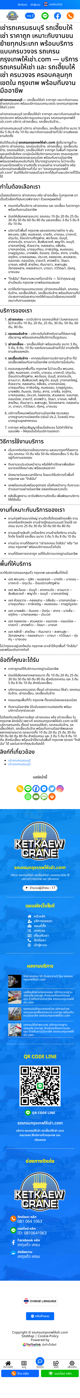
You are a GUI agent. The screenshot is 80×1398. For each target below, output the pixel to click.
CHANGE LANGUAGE (43, 1301)
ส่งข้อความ (24, 1252)
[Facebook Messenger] (44, 788)
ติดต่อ (40, 1367)
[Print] (52, 796)
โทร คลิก (23, 1373)
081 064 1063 (29, 1221)
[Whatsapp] (28, 796)
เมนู (24, 1367)
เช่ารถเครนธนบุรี (19, 760)
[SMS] (44, 796)
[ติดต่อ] (40, 1361)
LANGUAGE (55, 4)
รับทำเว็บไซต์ (49, 1345)
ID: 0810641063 (32, 1233)
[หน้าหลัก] (8, 1363)
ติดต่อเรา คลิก (27, 1217)
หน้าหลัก (8, 1367)
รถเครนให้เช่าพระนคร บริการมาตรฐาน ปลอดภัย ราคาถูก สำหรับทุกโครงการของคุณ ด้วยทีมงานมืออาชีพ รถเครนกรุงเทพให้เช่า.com (48, 1030)
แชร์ (56, 1367)
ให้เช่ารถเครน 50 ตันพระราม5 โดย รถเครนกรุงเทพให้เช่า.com (48, 978)
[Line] (28, 788)
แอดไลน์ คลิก (26, 1228)
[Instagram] (60, 788)
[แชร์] (56, 1363)
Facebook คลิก (28, 1240)
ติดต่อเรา (22, 5)
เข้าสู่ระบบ (35, 5)
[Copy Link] (20, 788)
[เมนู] (24, 1363)
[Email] (36, 796)
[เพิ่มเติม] (72, 1363)
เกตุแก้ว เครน (28, 1245)
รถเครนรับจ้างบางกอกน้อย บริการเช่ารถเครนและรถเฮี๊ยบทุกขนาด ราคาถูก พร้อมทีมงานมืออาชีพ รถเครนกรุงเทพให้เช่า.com (48, 1012)
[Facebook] (36, 788)
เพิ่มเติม (72, 1367)
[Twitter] (52, 788)
